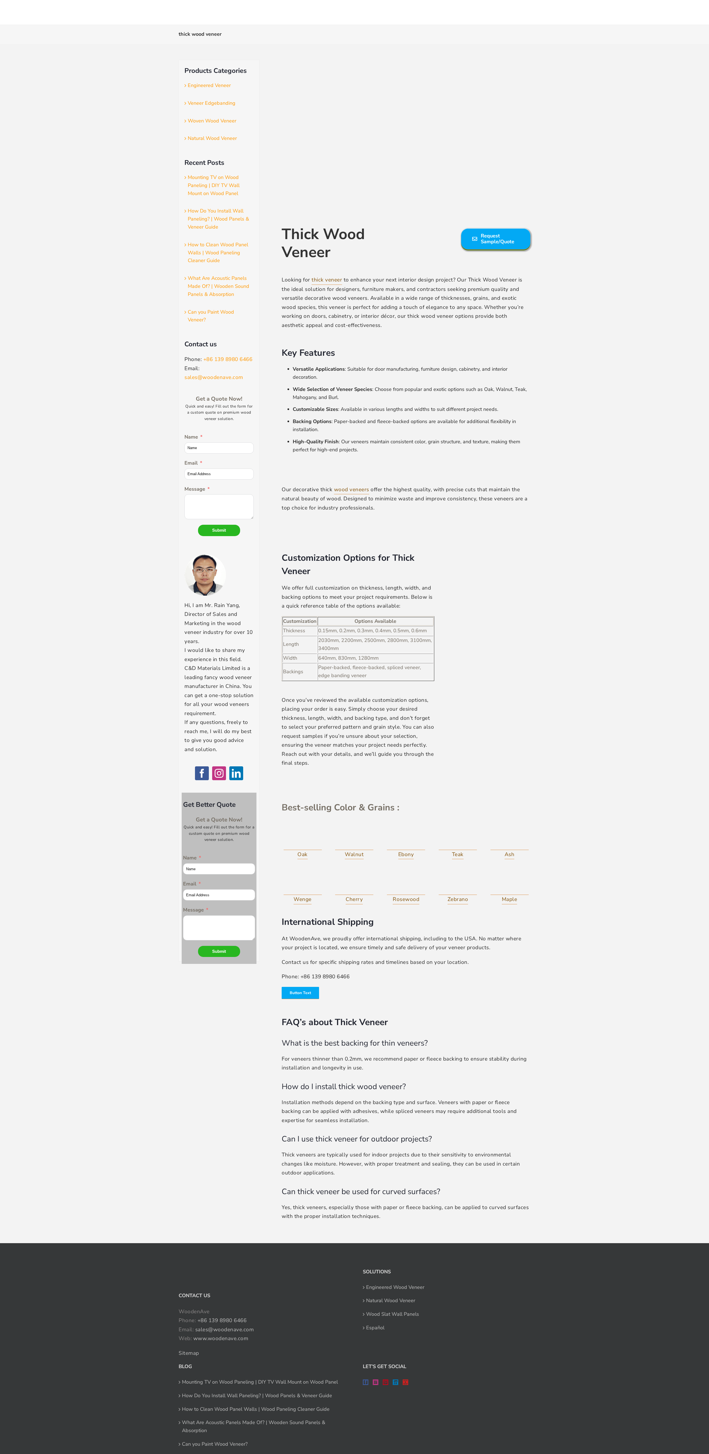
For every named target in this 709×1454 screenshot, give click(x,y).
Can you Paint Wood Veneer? (215, 1444)
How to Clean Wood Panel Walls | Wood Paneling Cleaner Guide (218, 252)
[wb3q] (303, 882)
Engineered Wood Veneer (395, 1287)
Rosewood (406, 899)
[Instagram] (219, 773)
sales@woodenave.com (213, 377)
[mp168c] (509, 882)
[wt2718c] (354, 837)
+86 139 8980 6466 (228, 359)
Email (191, 463)
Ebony (406, 854)
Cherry (354, 899)
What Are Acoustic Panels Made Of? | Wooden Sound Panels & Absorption (218, 286)
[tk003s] (458, 837)
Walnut (354, 854)
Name (191, 437)
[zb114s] (458, 882)
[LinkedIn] (236, 773)
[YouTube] (405, 1382)
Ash (510, 854)
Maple (509, 899)
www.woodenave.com (220, 1338)
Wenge (303, 899)
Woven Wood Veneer (212, 120)
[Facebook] (202, 773)
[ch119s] (354, 882)
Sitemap (189, 1353)
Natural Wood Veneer (212, 138)
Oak (302, 854)
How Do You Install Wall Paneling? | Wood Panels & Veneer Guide (218, 219)
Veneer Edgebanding (211, 103)
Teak (458, 854)
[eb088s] (406, 837)
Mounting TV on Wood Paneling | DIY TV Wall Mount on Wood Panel (214, 185)
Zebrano (458, 899)
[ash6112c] (509, 837)
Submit (219, 530)
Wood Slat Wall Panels (392, 1314)
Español (375, 1327)
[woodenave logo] (137, 10)
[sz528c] (406, 882)
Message (194, 489)
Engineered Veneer (209, 85)
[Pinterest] (385, 1382)
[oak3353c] (303, 837)
